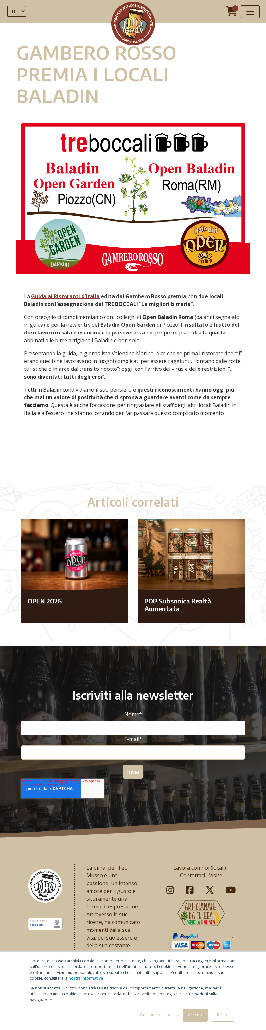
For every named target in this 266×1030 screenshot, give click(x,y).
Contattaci (192, 875)
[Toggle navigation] (250, 11)
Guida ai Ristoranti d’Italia (65, 296)
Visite (215, 875)
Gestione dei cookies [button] (159, 1015)
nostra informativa (86, 978)
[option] (133, 458)
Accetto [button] (195, 1015)
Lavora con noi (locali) (199, 867)
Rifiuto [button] (223, 1015)
